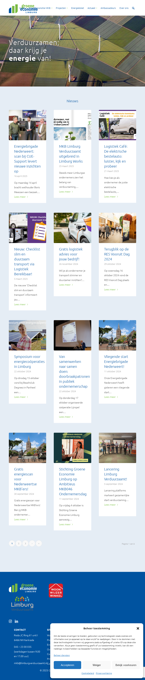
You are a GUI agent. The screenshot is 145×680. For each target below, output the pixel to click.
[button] (138, 628)
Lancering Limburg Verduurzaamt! (115, 474)
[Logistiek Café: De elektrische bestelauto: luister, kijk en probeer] (117, 125)
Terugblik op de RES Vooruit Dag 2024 (117, 254)
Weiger (97, 665)
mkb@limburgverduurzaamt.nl (30, 663)
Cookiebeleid (88, 673)
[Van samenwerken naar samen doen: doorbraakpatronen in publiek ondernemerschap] (72, 335)
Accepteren (67, 665)
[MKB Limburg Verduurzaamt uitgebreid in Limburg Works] (72, 125)
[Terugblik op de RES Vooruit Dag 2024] (117, 228)
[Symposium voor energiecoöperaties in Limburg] (27, 335)
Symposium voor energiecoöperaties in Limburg (29, 361)
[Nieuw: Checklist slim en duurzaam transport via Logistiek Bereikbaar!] (27, 228)
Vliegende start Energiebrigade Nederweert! (116, 361)
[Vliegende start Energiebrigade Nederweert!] (117, 335)
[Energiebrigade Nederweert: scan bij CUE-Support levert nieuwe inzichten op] (27, 125)
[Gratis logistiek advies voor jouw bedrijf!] (72, 228)
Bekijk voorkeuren (125, 665)
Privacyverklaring (104, 673)
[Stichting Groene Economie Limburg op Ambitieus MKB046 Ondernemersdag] (72, 448)
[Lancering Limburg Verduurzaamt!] (117, 448)
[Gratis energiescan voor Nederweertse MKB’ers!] (27, 448)
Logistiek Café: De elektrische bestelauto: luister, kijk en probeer (115, 156)
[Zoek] (133, 8)
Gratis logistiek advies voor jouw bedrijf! (71, 254)
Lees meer (20, 196)
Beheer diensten (62, 655)
